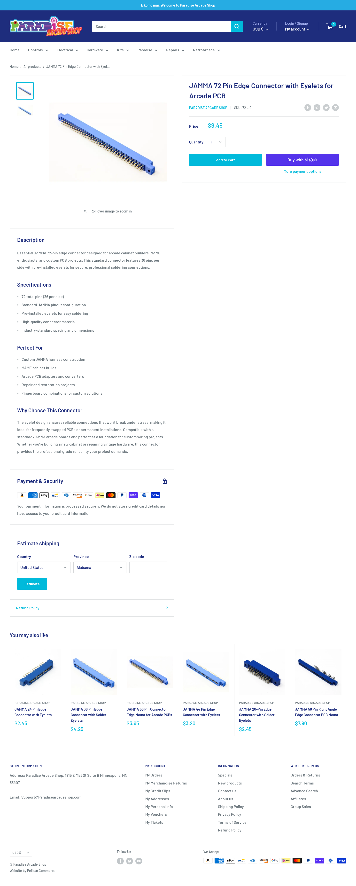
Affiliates (298, 798)
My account (295, 28)
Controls (35, 49)
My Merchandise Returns (166, 783)
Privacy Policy (229, 814)
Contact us (227, 790)
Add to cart (225, 159)
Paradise (145, 49)
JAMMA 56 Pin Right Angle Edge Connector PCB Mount (316, 712)
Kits (120, 49)
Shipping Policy (231, 806)
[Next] (346, 690)
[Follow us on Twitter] (129, 861)
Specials (225, 775)
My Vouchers (156, 814)
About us (225, 798)
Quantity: (197, 142)
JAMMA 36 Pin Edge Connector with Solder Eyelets (88, 715)
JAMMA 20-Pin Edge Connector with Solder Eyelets (257, 715)
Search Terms (302, 783)
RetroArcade (204, 49)
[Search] (237, 26)
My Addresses (157, 798)
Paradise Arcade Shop (208, 107)
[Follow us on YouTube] (138, 861)
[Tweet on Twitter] (326, 107)
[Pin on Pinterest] (317, 107)
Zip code (136, 556)
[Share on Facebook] (307, 107)
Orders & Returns (305, 775)
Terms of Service (232, 822)
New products (230, 783)
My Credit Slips (157, 790)
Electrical (65, 49)
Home (15, 49)
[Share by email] (335, 107)
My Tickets (154, 822)
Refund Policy (27, 607)
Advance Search (304, 790)
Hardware (95, 49)
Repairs (172, 49)
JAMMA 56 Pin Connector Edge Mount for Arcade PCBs (149, 712)
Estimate (32, 583)
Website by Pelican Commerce (32, 871)
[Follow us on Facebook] (120, 861)
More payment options (303, 171)
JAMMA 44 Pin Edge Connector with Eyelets (201, 712)
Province (81, 556)
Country (24, 556)
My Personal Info (159, 806)
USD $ (16, 852)
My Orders (153, 775)
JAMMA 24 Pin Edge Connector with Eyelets (33, 712)
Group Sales (301, 806)
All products (32, 66)
